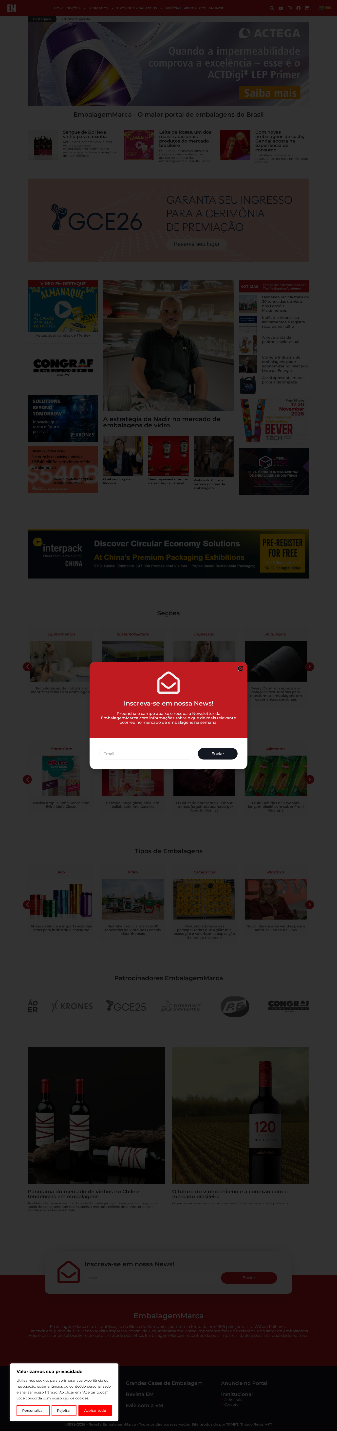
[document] (168, 715)
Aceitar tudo (95, 1410)
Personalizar (33, 1410)
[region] (64, 1392)
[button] (241, 668)
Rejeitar (64, 1410)
